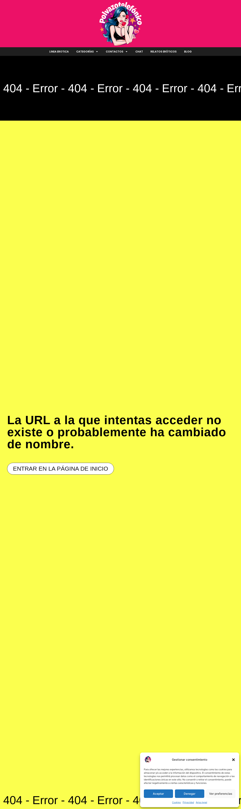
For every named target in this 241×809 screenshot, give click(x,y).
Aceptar (158, 793)
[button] (233, 760)
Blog (188, 51)
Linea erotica (59, 51)
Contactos (114, 51)
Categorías (85, 51)
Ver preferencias (220, 793)
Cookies (176, 802)
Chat (139, 51)
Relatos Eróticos (163, 51)
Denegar (189, 793)
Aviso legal (201, 802)
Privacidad (188, 802)
